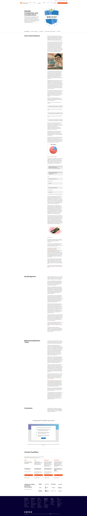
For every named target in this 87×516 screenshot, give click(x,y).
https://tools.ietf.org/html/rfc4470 (52, 249)
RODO (45, 503)
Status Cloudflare (39, 507)
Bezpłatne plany (26, 499)
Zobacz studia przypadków (27, 489)
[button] (52, 17)
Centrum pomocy (39, 499)
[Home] (24, 3)
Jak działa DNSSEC (41, 31)
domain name (54, 36)
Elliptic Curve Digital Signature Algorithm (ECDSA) (53, 381)
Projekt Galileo (52, 500)
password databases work (59, 194)
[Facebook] (24, 512)
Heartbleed (55, 303)
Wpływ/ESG (58, 506)
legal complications (51, 320)
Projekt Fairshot (52, 504)
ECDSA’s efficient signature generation (54, 266)
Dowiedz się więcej (26, 477)
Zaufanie (45, 502)
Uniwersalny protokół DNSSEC (34, 31)
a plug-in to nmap (57, 213)
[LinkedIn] (28, 512)
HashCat (53, 219)
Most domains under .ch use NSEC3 (52, 156)
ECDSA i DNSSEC (59, 31)
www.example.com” (58, 162)
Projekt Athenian (52, 501)
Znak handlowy (26, 514)
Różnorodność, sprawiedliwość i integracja (59, 505)
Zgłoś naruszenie (46, 507)
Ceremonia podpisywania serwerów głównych (50, 31)
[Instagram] (31, 512)
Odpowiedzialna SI (46, 504)
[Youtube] (29, 512)
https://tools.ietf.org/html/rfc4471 (51, 250)
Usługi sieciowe (32, 505)
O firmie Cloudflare (59, 499)
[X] (26, 512)
